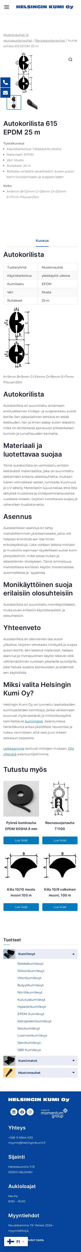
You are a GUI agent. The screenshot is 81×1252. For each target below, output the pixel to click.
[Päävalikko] (9, 7)
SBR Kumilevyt (29, 1050)
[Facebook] (22, 1111)
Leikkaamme (13, 748)
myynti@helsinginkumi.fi (26, 1143)
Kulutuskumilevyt (31, 1000)
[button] (70, 59)
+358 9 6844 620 (20, 1137)
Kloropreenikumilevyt (34, 1021)
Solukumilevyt (28, 1028)
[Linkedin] (13, 1111)
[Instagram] (30, 1111)
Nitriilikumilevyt (30, 992)
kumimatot (34, 721)
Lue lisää (21, 840)
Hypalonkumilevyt (31, 1007)
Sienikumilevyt (29, 1043)
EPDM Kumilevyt (30, 1014)
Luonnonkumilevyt (32, 1035)
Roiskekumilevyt (30, 964)
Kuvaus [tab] (42, 241)
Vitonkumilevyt (29, 978)
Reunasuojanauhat (50, 40)
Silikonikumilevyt (30, 971)
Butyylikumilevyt (30, 985)
